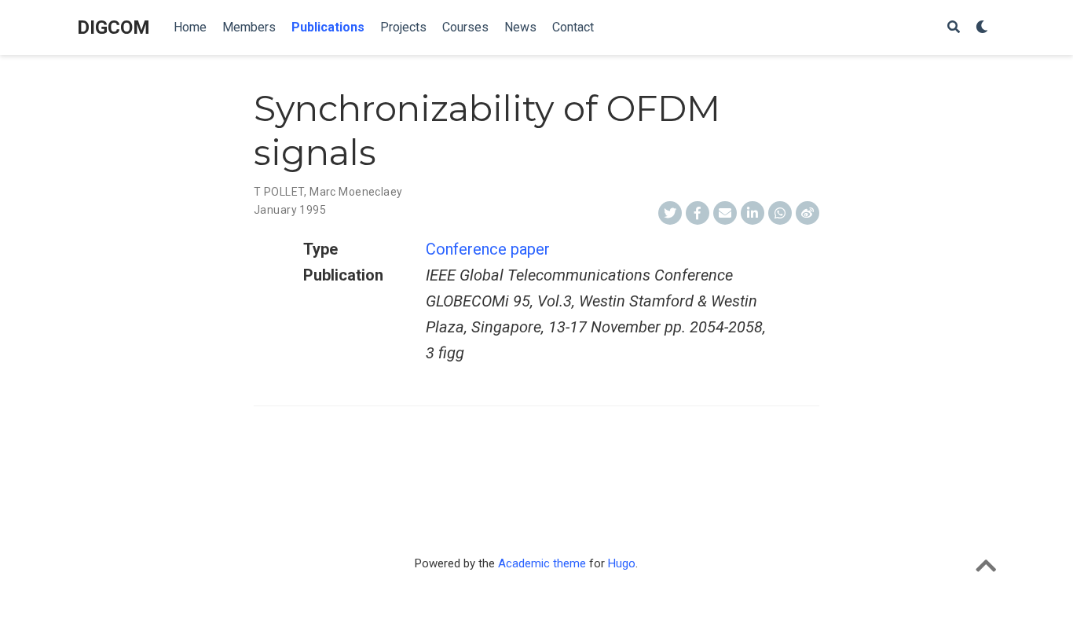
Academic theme (542, 563)
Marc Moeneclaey (355, 191)
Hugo (621, 563)
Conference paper (488, 249)
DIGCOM (113, 28)
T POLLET (279, 191)
